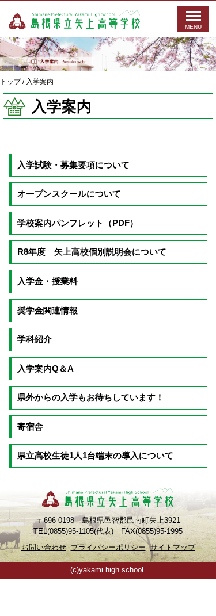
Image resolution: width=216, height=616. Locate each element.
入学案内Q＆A (45, 368)
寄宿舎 (30, 426)
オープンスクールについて (69, 193)
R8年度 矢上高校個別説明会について (91, 252)
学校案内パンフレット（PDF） (77, 223)
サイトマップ (172, 547)
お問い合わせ (43, 547)
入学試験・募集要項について (73, 165)
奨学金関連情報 (47, 310)
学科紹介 (34, 339)
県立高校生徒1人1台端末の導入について (95, 455)
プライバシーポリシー (108, 547)
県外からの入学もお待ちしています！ (90, 397)
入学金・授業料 (47, 281)
